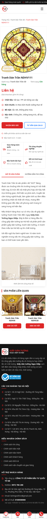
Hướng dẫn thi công (34, 174)
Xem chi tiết (12, 326)
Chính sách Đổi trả (11, 461)
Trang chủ (5, 20)
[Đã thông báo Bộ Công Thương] (11, 377)
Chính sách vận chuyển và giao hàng (19, 465)
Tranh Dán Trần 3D (18, 20)
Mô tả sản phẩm (12, 174)
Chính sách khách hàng (13, 457)
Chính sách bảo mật (12, 449)
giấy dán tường (14, 224)
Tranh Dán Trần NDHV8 (12, 319)
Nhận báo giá (12, 125)
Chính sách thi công (12, 444)
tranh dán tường (29, 224)
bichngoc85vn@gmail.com (21, 496)
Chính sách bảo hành (12, 453)
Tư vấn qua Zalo (35, 125)
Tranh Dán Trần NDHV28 (35, 319)
